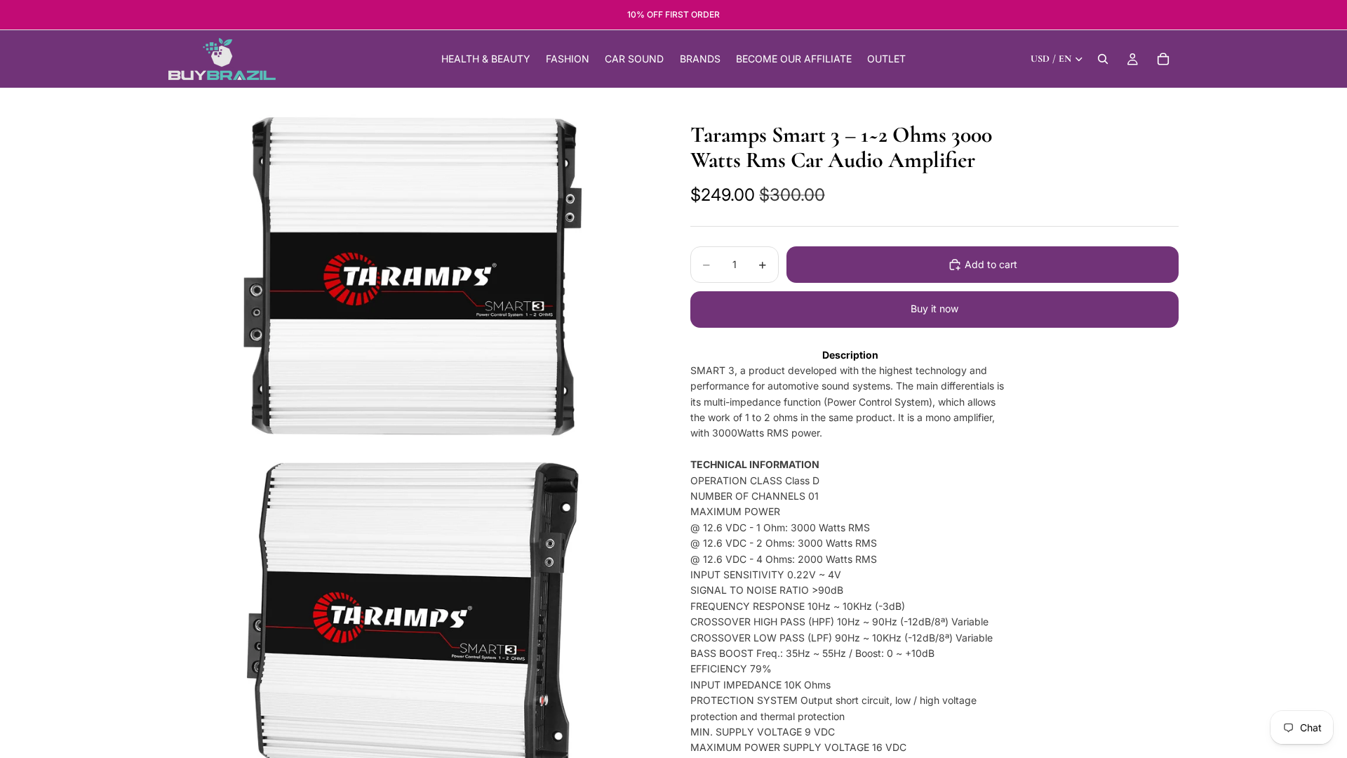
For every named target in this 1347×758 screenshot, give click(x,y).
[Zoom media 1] (412, 276)
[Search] (1102, 59)
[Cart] (1163, 59)
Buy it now (934, 308)
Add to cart (991, 264)
